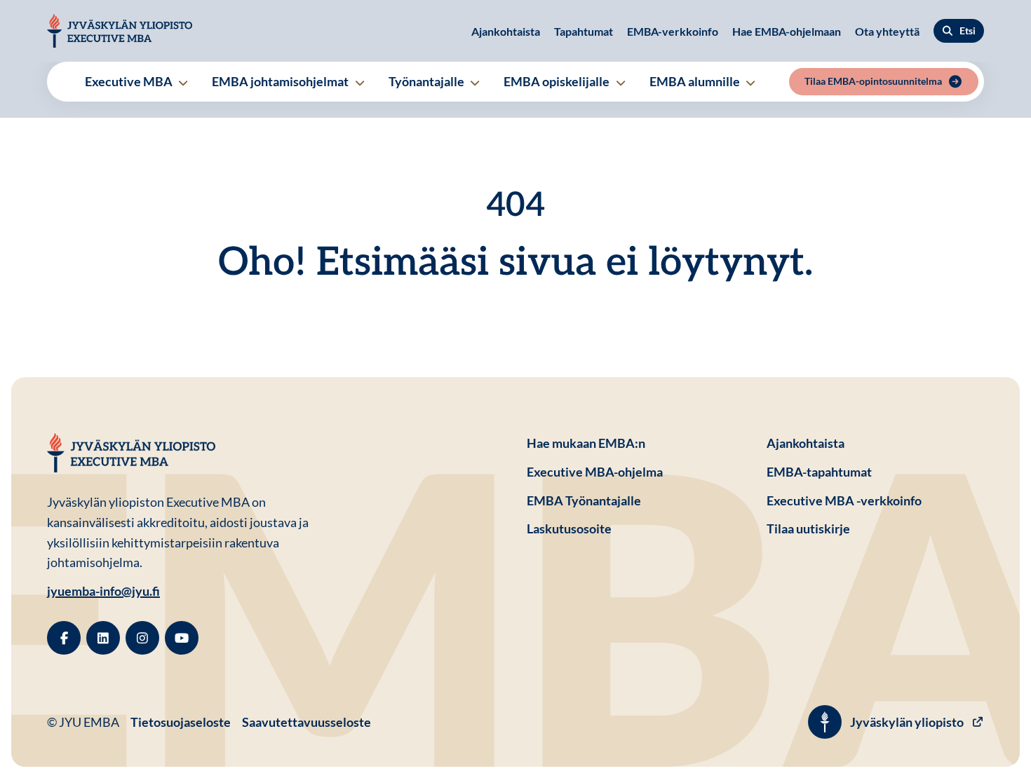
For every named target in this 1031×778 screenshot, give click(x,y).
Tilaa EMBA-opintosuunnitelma (873, 81)
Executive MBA (130, 81)
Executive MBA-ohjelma (595, 471)
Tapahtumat (583, 31)
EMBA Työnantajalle (584, 500)
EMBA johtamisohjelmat (281, 81)
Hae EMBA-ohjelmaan (786, 31)
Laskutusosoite (635, 528)
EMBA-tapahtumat (819, 471)
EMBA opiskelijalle (558, 81)
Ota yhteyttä (887, 31)
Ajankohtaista (505, 31)
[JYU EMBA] (119, 31)
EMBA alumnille (695, 81)
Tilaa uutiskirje (808, 528)
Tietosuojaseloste (180, 722)
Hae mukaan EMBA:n (586, 443)
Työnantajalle (427, 81)
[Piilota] (182, 82)
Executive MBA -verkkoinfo (844, 500)
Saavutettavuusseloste (306, 722)
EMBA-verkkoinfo (672, 31)
